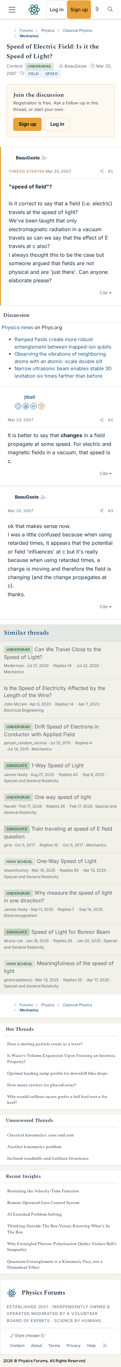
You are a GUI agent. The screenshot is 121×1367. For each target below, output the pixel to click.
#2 (110, 419)
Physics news (17, 327)
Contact (17, 1345)
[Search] (110, 9)
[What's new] (97, 9)
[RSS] (105, 1345)
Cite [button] (104, 292)
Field (33, 73)
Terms (54, 1345)
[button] (101, 171)
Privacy (73, 1345)
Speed (51, 73)
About (36, 1345)
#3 (110, 510)
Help (91, 1345)
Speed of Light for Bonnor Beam (70, 932)
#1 (110, 171)
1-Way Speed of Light (57, 765)
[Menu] (12, 10)
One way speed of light (63, 797)
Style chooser (27, 1335)
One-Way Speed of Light (66, 861)
